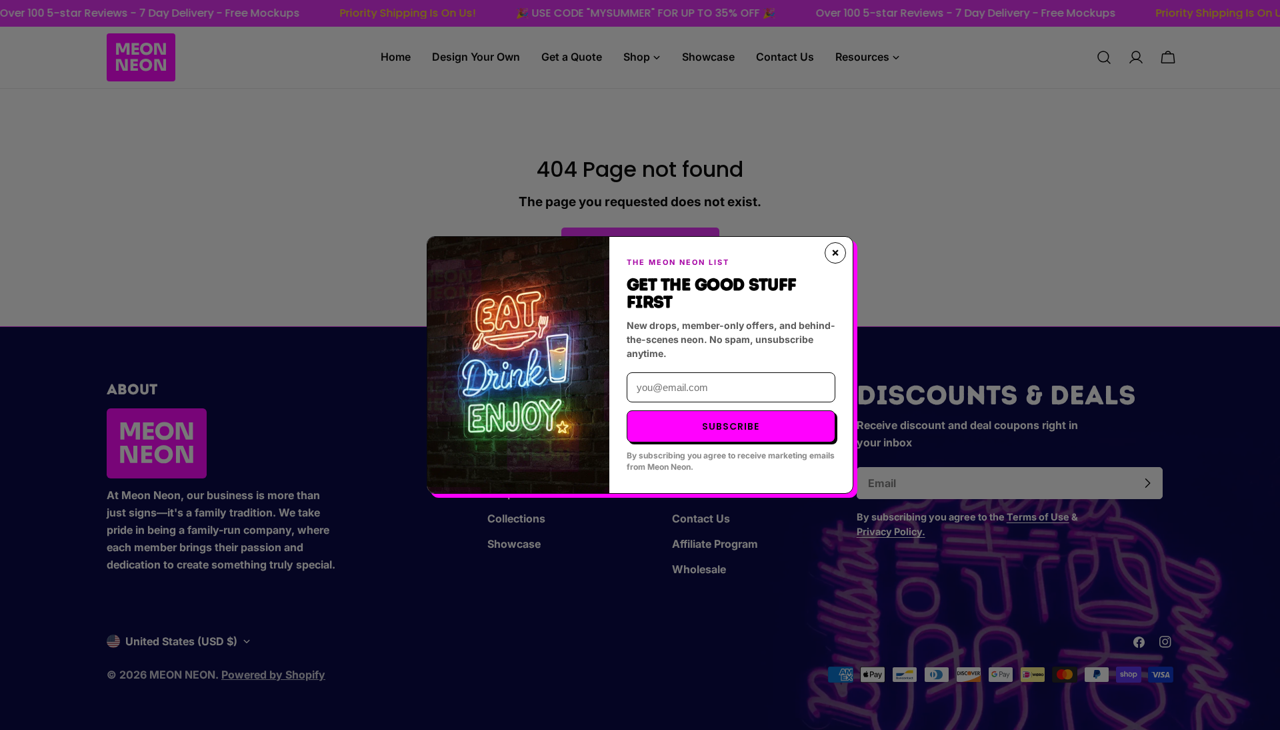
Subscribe (730, 426)
